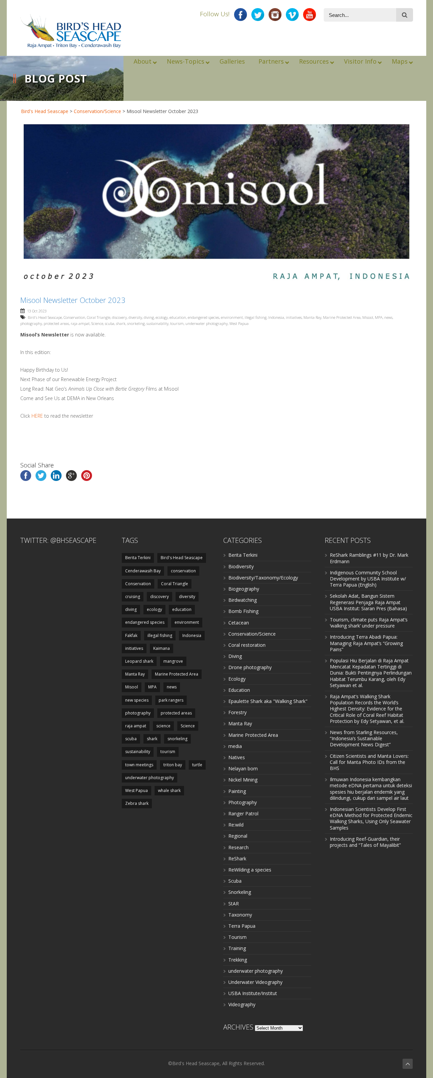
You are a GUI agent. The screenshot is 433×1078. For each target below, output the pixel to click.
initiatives (294, 317)
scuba (109, 323)
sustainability (157, 323)
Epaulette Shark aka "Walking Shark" (267, 701)
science (163, 726)
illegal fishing (256, 317)
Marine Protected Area (342, 317)
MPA (379, 317)
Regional (237, 836)
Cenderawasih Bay (143, 571)
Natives (236, 757)
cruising (132, 596)
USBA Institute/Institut (252, 993)
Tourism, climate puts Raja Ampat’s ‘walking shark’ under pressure (369, 622)
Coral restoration (247, 645)
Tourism (237, 937)
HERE (37, 416)
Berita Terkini (138, 557)
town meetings (139, 765)
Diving (235, 656)
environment (232, 317)
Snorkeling (239, 892)
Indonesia (276, 317)
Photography (242, 802)
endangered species (203, 317)
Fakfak (131, 635)
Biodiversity (241, 566)
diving (149, 317)
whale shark (169, 790)
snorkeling (136, 323)
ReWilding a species (249, 869)
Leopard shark (139, 661)
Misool (367, 317)
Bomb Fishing (243, 611)
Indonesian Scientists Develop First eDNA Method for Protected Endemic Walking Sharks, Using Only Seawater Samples (371, 818)
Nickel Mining (242, 779)
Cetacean (238, 622)
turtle (197, 765)
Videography (241, 1004)
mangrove (173, 661)
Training (237, 948)
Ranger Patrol (243, 813)
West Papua (239, 323)
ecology (162, 317)
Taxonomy (240, 914)
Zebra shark (137, 803)
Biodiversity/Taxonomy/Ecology (263, 577)
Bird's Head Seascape (44, 111)
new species (137, 700)
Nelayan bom (243, 768)
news (388, 317)
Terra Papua (241, 926)
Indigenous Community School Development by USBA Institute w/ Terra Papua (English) (368, 578)
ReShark (237, 858)
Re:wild (236, 824)
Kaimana (161, 648)
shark (121, 323)
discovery (119, 317)
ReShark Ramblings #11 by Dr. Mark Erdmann (369, 558)
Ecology (237, 679)
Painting (237, 791)
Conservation (74, 317)
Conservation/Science (97, 111)
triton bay (172, 765)
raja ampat (80, 323)
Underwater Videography (255, 982)
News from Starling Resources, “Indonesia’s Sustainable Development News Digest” (364, 738)
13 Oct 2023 (37, 310)
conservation (183, 571)
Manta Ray (312, 317)
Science (97, 323)
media (235, 746)
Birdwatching (242, 600)
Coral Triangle (98, 317)
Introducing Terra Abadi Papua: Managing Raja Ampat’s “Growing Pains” (366, 643)
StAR (233, 903)
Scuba (235, 881)
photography (31, 323)
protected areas (56, 323)
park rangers (171, 700)
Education (239, 690)
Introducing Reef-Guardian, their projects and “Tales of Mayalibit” (365, 842)
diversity (135, 317)
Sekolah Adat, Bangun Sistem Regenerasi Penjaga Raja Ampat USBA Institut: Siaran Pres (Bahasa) (368, 602)
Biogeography (243, 589)
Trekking (237, 959)
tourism (177, 323)
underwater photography (206, 323)
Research (238, 847)
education (177, 317)
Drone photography (250, 667)
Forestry (237, 712)
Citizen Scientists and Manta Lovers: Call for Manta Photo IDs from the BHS (369, 762)
